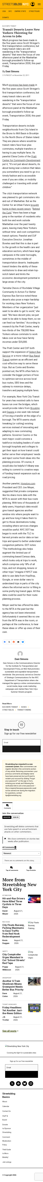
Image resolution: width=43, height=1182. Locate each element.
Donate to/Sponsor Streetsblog (6, 1128)
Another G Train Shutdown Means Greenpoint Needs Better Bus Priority (12, 985)
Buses (24, 707)
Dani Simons (12, 71)
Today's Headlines (9, 1004)
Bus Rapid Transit (9, 26)
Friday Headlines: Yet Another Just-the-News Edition (12, 1010)
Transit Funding (24, 710)
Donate (5, 17)
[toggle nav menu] (39, 4)
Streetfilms (34, 11)
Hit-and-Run (6, 895)
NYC (10, 11)
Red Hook (6, 922)
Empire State (20, 11)
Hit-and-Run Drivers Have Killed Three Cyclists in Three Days (13, 903)
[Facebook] (18, 1083)
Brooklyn (35, 408)
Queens (10, 412)
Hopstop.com (28, 483)
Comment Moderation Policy (6, 1141)
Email (6, 742)
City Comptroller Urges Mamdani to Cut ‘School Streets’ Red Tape (13, 959)
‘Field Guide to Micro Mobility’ (6, 1153)
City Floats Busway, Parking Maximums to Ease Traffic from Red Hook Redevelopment (13, 931)
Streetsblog (8, 710)
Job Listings (6, 1162)
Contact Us (6, 1111)
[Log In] (33, 4)
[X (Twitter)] (12, 1083)
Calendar (5, 1106)
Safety (5, 951)
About (4, 1102)
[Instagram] (30, 1083)
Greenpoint (6, 978)
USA (4, 11)
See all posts (9, 1031)
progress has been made (22, 84)
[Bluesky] (24, 1083)
